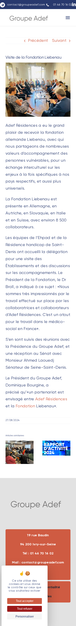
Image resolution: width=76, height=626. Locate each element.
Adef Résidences (51, 399)
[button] (8, 453)
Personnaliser (24, 616)
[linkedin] (74, 4)
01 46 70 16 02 (62, 4)
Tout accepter (24, 601)
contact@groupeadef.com (26, 4)
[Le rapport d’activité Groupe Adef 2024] (56, 448)
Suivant (59, 41)
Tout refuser (24, 608)
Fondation (25, 406)
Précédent (38, 41)
